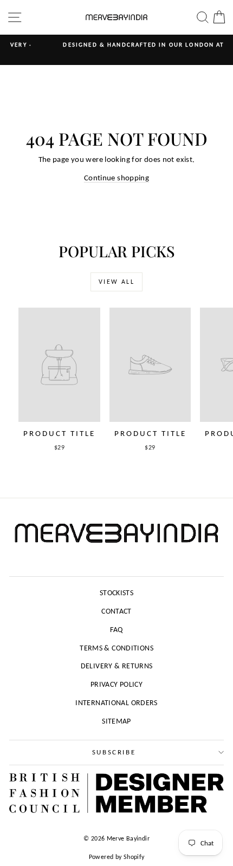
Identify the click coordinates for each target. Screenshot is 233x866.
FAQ (116, 629)
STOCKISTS (116, 592)
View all (116, 281)
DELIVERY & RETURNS (117, 665)
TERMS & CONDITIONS (116, 648)
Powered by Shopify (117, 857)
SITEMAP (116, 721)
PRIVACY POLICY (116, 684)
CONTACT (116, 611)
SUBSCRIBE (113, 752)
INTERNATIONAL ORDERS (116, 702)
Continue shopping (116, 178)
